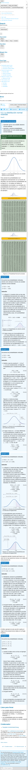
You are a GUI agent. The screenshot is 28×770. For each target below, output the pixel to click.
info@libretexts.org (6, 764)
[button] (5, 84)
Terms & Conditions (11, 761)
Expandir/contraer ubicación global (26, 109)
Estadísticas (24, 109)
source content (22, 735)
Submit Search (4, 29)
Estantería (14, 109)
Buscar (2, 768)
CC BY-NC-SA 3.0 (12, 734)
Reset (2, 38)
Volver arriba (3, 742)
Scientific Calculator (7, 75)
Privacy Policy (4, 761)
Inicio (6, 109)
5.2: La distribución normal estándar (15, 731)
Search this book (3, 25)
